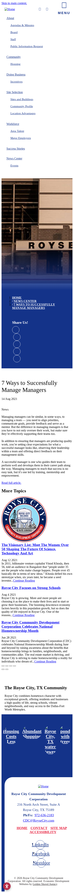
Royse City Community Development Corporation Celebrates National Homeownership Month (30, 626)
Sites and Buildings (21, 99)
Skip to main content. (14, 3)
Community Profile (21, 106)
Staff (13, 39)
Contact (39, 828)
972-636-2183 (44, 815)
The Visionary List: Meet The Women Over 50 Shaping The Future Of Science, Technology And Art (35, 549)
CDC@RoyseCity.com (38, 820)
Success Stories (15, 148)
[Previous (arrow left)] (3, 669)
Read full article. (11, 482)
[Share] (6, 665)
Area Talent (17, 131)
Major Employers (20, 138)
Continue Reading (24, 580)
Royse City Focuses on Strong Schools (31, 588)
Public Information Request (26, 46)
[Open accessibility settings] (7, 886)
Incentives (16, 81)
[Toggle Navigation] (64, 7)
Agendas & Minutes (22, 25)
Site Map (58, 828)
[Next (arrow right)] (6, 669)
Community (13, 56)
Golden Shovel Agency (45, 884)
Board (14, 32)
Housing (15, 64)
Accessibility (43, 832)
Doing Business (15, 74)
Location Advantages (22, 113)
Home (22, 828)
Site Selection (14, 92)
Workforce (12, 124)
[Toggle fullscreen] (10, 665)
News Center (14, 158)
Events (14, 165)
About (10, 18)
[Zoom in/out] (14, 665)
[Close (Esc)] (3, 665)
